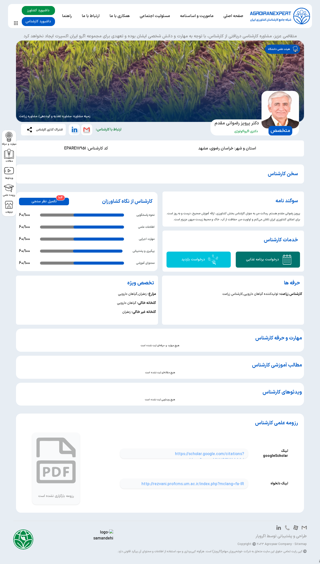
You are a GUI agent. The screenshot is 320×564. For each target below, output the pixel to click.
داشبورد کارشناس (38, 21)
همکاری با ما (120, 16)
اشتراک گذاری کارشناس (49, 129)
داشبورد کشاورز (38, 10)
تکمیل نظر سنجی (44, 201)
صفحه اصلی (233, 16)
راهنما (67, 16)
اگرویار (261, 536)
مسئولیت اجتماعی (155, 16)
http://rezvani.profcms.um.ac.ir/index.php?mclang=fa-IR (193, 484)
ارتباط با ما (91, 16)
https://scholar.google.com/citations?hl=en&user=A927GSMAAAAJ (209, 457)
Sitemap (300, 544)
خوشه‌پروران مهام (232, 551)
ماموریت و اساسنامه (197, 16)
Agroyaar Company (278, 544)
